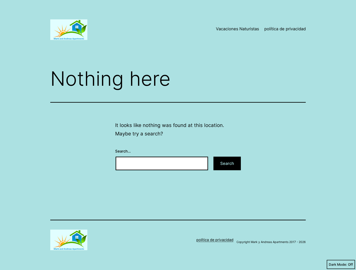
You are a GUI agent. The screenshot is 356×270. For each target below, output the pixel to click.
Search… (123, 151)
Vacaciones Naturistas (237, 28)
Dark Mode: (338, 264)
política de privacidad (285, 28)
